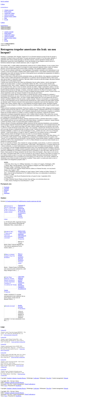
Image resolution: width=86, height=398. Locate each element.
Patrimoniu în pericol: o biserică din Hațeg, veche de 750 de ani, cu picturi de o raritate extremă (22, 211)
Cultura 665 (3, 330)
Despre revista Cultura (10, 16)
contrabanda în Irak (15, 201)
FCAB (6, 19)
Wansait (66, 378)
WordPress (18, 385)
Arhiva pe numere (9, 15)
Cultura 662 (3, 352)
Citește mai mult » (10, 335)
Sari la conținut (5, 1)
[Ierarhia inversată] (10, 317)
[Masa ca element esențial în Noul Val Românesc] (10, 265)
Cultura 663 (3, 344)
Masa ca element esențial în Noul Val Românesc (21, 257)
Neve (5, 385)
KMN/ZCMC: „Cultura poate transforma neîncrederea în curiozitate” (22, 234)
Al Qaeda (7, 201)
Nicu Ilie (48, 378)
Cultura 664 (3, 337)
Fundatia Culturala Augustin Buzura (16, 378)
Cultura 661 (3, 359)
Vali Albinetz (22, 308)
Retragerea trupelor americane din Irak (31, 201)
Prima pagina (7, 11)
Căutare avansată (8, 10)
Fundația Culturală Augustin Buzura (14, 382)
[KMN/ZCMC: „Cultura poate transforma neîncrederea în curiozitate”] (10, 243)
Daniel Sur (21, 238)
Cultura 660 (3, 369)
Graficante (36, 378)
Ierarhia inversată (20, 306)
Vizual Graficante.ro (29, 384)
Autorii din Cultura (9, 13)
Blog (5, 18)
